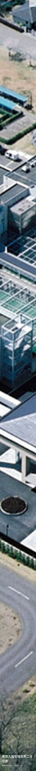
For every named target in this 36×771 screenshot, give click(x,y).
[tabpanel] (18, 385)
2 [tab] (19, 768)
